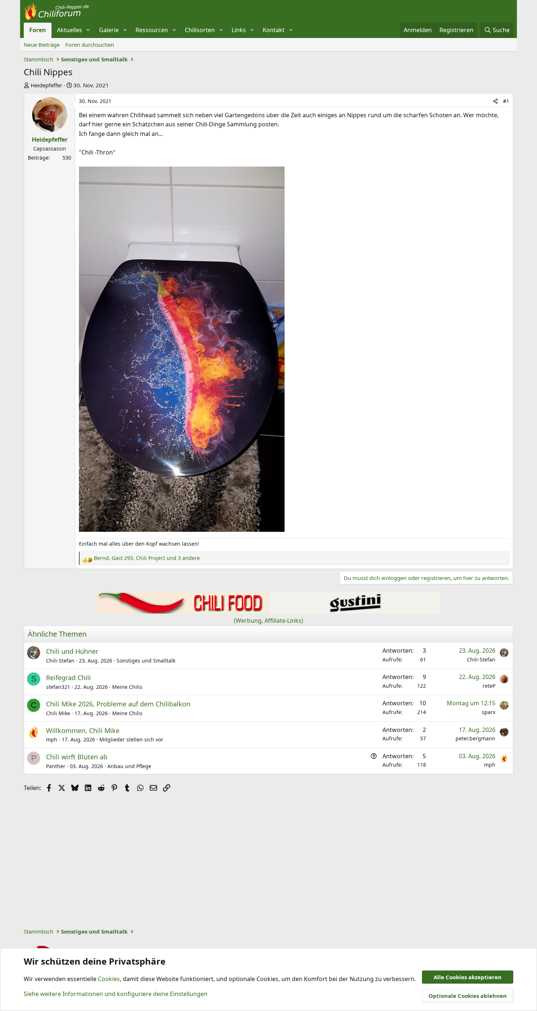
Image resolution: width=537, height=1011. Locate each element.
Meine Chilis (127, 686)
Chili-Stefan (60, 660)
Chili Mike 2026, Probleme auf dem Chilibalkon (118, 703)
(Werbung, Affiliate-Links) (268, 621)
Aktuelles (69, 30)
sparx (488, 712)
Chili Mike (58, 713)
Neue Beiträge (42, 44)
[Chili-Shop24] (182, 611)
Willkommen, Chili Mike (82, 730)
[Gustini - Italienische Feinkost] (354, 611)
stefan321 (58, 686)
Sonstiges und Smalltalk (146, 660)
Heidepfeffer (46, 85)
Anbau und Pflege (129, 766)
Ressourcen (152, 30)
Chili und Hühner (72, 651)
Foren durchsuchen (89, 44)
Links (239, 30)
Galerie (109, 30)
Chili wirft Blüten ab (76, 756)
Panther (55, 766)
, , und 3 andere (147, 557)
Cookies (109, 979)
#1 (506, 101)
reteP (489, 685)
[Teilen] (495, 101)
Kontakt (274, 30)
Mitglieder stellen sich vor (131, 739)
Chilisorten (200, 30)
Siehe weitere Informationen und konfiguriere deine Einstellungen (115, 994)
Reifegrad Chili (68, 677)
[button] (88, 30)
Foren (37, 30)
